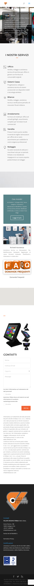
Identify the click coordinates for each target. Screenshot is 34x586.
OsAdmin (11, 202)
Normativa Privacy (8, 539)
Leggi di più (17, 218)
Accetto (8, 394)
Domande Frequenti (17, 277)
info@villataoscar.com (9, 530)
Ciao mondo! (17, 199)
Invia (26, 408)
